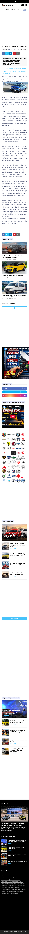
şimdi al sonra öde (15, 893)
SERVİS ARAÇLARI (5, 881)
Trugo (11, 883)
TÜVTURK (22, 883)
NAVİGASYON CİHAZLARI (14, 879)
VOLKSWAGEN (22, 49)
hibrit (12, 887)
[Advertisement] (14, 27)
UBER (10, 885)
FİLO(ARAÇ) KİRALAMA (6, 877)
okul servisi (17, 889)
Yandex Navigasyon (6, 887)
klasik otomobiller (6, 889)
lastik (12, 889)
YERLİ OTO (23, 885)
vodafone (4, 891)
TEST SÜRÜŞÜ (15, 881)
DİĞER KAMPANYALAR (6, 875)
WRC (19, 885)
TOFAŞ (21, 881)
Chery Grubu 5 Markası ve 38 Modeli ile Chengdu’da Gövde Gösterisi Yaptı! (13, 824)
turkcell (24, 889)
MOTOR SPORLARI (5, 879)
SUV (11, 881)
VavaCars (14, 885)
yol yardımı (9, 891)
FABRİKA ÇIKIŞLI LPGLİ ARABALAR (17, 875)
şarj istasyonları (5, 893)
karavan (17, 887)
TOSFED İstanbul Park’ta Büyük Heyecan (15, 68)
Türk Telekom (4, 885)
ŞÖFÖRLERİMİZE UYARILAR (18, 891)
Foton (12, 9)
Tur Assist (16, 883)
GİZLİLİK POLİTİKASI (15, 877)
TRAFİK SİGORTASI (5, 883)
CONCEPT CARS (5, 303)
